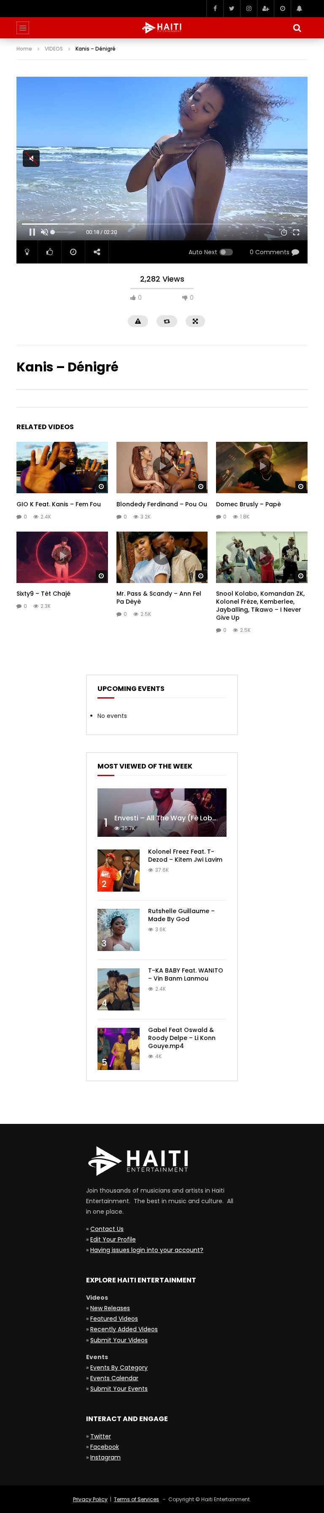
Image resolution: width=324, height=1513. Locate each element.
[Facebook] (214, 8)
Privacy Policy (90, 1499)
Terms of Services (136, 1499)
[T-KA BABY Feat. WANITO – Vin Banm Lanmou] (118, 989)
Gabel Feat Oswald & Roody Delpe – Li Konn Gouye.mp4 (182, 1038)
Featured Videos (114, 1318)
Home (24, 48)
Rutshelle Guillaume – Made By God (181, 915)
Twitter (100, 1436)
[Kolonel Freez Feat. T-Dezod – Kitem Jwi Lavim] (118, 870)
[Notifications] (299, 8)
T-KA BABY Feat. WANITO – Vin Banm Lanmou (185, 974)
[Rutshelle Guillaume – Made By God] (118, 930)
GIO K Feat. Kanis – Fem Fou (58, 504)
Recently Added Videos (124, 1329)
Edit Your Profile (113, 1239)
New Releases (110, 1308)
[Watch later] (282, 8)
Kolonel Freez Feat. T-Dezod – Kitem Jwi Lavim (185, 855)
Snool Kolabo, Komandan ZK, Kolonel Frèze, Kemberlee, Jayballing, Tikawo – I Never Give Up (260, 605)
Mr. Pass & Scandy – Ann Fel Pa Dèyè (158, 597)
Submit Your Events (119, 1388)
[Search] (297, 27)
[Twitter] (231, 8)
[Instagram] (248, 8)
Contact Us (107, 1229)
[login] (265, 8)
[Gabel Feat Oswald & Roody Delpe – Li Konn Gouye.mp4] (118, 1049)
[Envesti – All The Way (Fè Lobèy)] (162, 812)
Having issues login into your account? (146, 1250)
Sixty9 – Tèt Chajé (43, 593)
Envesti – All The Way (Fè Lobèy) (169, 818)
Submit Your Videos (119, 1340)
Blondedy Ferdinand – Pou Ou (161, 504)
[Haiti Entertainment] (162, 27)
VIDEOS (54, 48)
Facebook (104, 1447)
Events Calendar (114, 1378)
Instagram (105, 1457)
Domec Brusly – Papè (248, 504)
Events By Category (119, 1367)
